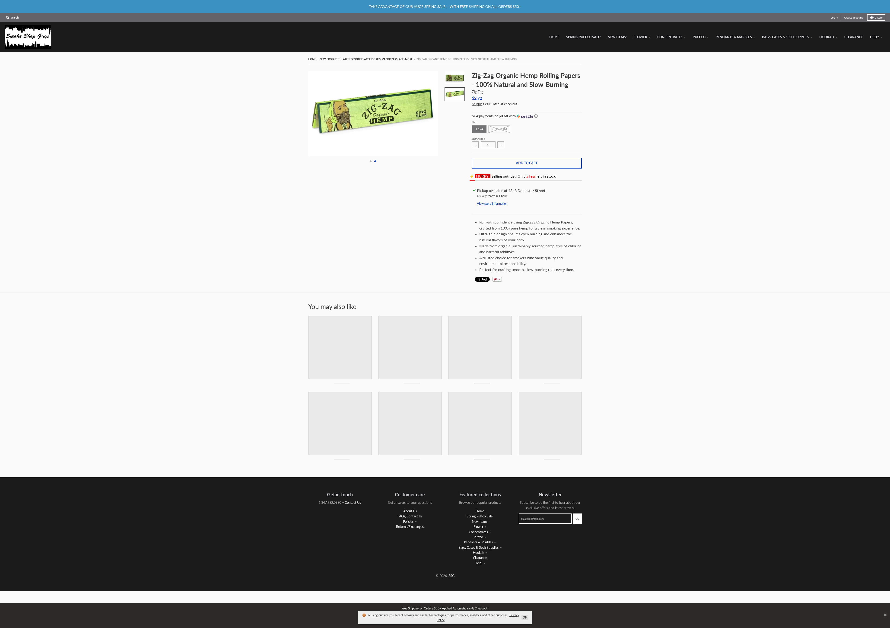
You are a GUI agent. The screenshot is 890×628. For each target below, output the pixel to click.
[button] (527, 116)
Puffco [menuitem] (699, 37)
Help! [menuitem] (874, 37)
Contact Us (353, 502)
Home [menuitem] (554, 37)
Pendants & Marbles (478, 542)
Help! (478, 563)
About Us (410, 511)
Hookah (478, 553)
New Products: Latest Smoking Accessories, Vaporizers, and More (366, 59)
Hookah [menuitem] (826, 37)
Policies (408, 521)
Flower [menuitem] (640, 37)
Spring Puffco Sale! (480, 516)
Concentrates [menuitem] (670, 37)
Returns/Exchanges (410, 527)
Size (474, 121)
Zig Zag (477, 91)
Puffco (478, 537)
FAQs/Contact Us (410, 516)
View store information (492, 203)
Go (577, 518)
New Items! (480, 521)
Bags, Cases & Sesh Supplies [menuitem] (785, 37)
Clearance (480, 558)
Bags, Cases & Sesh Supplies (478, 547)
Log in (834, 17)
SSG (451, 576)
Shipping (478, 104)
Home (312, 59)
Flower (478, 527)
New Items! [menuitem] (617, 37)
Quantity (478, 138)
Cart (878, 17)
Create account (853, 17)
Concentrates (478, 532)
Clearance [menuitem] (853, 37)
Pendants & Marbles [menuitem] (734, 37)
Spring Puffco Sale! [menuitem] (583, 37)
